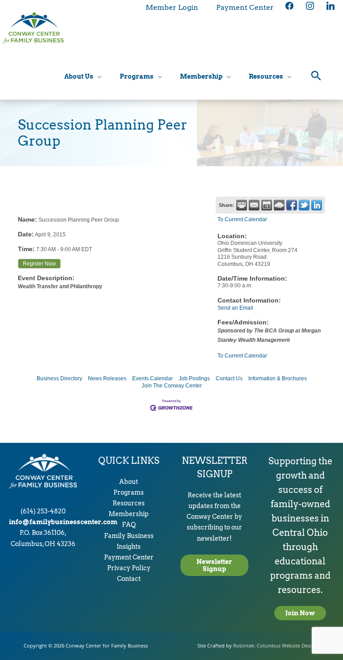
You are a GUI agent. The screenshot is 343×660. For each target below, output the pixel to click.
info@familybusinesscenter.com (63, 521)
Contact (129, 578)
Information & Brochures (277, 378)
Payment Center (129, 557)
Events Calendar (152, 378)
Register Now (39, 264)
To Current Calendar (242, 219)
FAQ (129, 524)
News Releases (107, 378)
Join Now (300, 613)
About (128, 481)
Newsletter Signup (214, 565)
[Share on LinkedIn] (316, 205)
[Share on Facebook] (291, 205)
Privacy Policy (129, 568)
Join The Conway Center (172, 386)
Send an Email (235, 308)
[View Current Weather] (279, 205)
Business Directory (59, 378)
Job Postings (194, 378)
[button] (316, 76)
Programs (128, 492)
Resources (129, 503)
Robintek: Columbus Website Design (275, 645)
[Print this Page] (241, 205)
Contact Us (229, 378)
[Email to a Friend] (254, 205)
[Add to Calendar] (266, 205)
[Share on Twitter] (304, 205)
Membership (129, 513)
